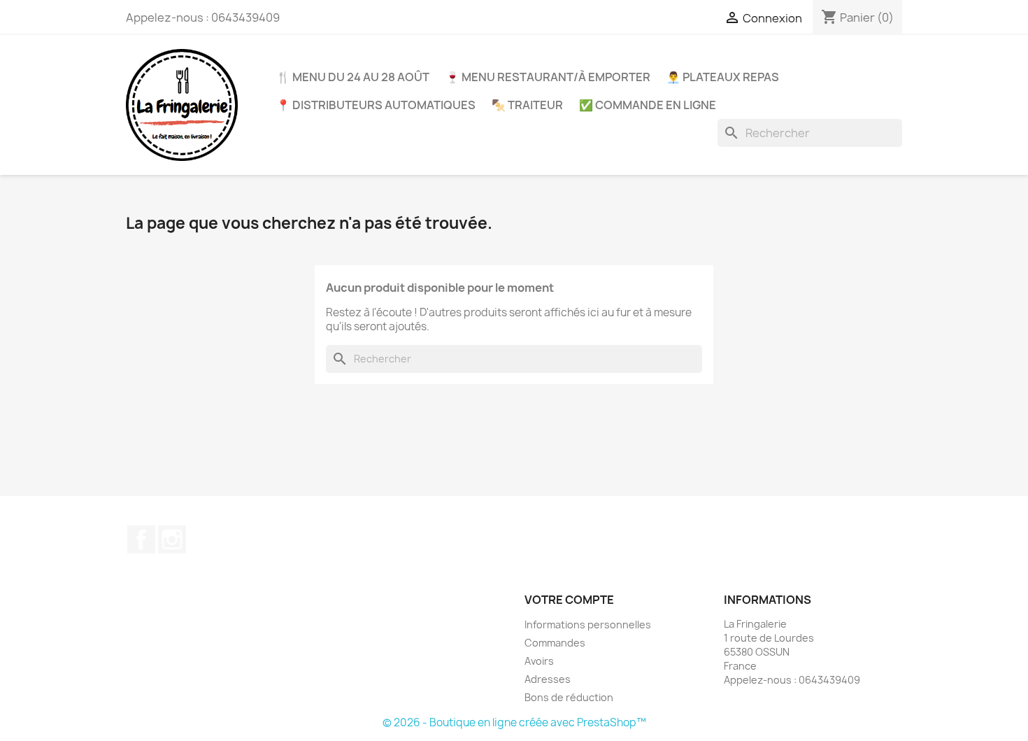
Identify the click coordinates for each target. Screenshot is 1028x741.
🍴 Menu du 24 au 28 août (352, 77)
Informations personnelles (587, 624)
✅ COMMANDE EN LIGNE (647, 105)
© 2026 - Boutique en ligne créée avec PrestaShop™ (514, 722)
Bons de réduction (568, 697)
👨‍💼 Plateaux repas (722, 77)
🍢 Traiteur (527, 105)
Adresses (547, 679)
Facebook (141, 539)
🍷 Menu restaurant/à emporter (547, 77)
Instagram (172, 539)
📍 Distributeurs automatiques (376, 105)
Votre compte (569, 599)
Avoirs (539, 661)
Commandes (554, 642)
